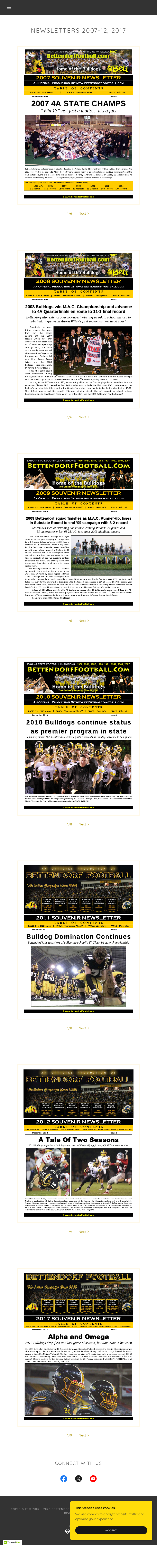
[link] (63, 1479)
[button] (9, 7)
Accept (111, 1530)
